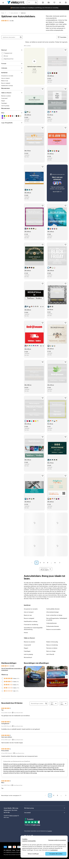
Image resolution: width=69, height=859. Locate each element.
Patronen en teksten (51, 648)
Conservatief (27, 645)
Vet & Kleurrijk (50, 654)
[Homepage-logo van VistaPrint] (16, 2)
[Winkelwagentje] (66, 2)
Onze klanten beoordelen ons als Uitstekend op (38, 831)
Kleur (2, 112)
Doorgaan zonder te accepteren (57, 840)
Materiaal (4, 50)
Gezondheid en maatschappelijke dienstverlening (33, 628)
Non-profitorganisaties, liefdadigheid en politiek (56, 619)
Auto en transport (28, 612)
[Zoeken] (35, 2)
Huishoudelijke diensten (53, 609)
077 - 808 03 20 (7, 850)
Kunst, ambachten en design (54, 615)
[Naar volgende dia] (67, 677)
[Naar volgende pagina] (66, 795)
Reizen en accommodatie (53, 629)
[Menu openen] (3, 2)
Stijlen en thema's (6, 92)
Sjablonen (23, 12)
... (7, 13)
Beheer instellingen (33, 853)
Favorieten (63, 37)
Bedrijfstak (4, 72)
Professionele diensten (52, 626)
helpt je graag (13, 815)
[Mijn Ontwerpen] (48, 2)
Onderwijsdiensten (51, 623)
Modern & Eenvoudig (52, 641)
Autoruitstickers (14, 12)
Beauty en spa (28, 615)
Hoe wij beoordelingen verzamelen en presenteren (11, 669)
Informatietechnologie (52, 612)
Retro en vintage (50, 651)
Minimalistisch (28, 657)
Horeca (26, 632)
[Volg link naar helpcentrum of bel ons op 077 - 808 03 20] (43, 2)
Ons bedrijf (27, 812)
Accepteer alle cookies (55, 853)
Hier (41, 7)
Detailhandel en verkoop (30, 621)
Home (2, 12)
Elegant (26, 648)
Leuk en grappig (28, 654)
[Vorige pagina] (32, 562)
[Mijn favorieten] (54, 2)
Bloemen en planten (29, 641)
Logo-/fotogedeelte (7, 122)
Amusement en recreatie (31, 609)
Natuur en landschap (52, 645)
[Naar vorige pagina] (45, 795)
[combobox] (31, 2)
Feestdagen (27, 651)
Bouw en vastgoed (29, 618)
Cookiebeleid (53, 850)
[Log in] (60, 2)
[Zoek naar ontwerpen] (20, 37)
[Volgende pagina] (60, 562)
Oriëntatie (4, 68)
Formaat (3, 63)
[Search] (46, 703)
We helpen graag (29, 808)
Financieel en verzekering (31, 624)
